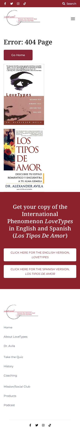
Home (8, 327)
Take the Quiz (13, 357)
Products (10, 396)
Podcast (9, 405)
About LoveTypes (15, 336)
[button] (73, 18)
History (8, 366)
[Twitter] (11, 3)
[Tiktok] (24, 3)
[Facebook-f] (5, 3)
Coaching (10, 375)
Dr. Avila (9, 346)
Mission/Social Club (17, 386)
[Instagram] (18, 3)
